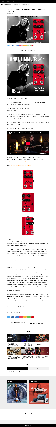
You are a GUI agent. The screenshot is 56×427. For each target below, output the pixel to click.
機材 (12, 13)
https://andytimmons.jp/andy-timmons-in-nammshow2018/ (18, 161)
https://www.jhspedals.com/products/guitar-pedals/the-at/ (21, 165)
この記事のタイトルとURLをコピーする (28, 50)
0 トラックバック (38, 368)
